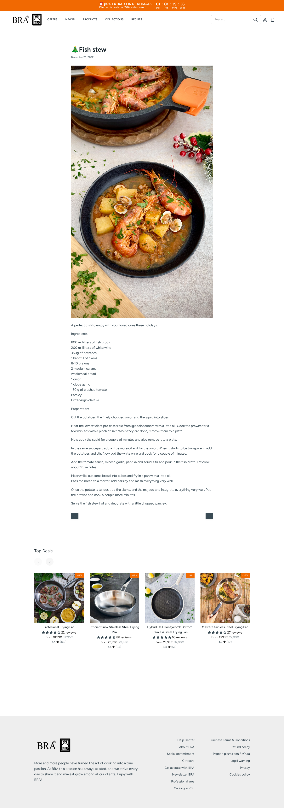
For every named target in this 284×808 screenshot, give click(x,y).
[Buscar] (255, 19)
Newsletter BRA (183, 774)
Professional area (182, 781)
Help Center (185, 740)
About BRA (186, 747)
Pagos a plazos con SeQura (231, 754)
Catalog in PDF (184, 788)
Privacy (245, 768)
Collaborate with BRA (179, 768)
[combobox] (230, 19)
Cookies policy (240, 774)
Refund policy (240, 747)
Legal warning (240, 761)
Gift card (188, 761)
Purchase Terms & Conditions (230, 740)
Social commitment (180, 754)
